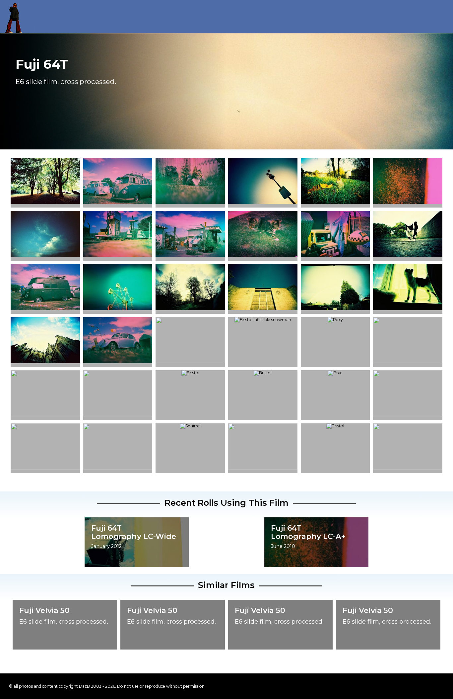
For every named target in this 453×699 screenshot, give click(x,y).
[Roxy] (407, 234)
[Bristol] (45, 181)
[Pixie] (407, 287)
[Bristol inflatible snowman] (262, 319)
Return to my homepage (16, 16)
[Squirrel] (190, 426)
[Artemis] (190, 181)
